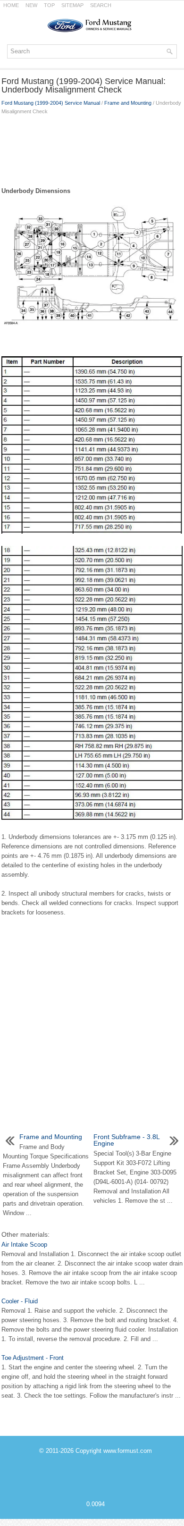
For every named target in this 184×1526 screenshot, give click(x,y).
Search (100, 5)
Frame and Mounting (127, 103)
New (31, 5)
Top (49, 5)
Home (11, 5)
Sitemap (72, 5)
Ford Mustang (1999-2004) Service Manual (50, 103)
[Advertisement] (92, 148)
